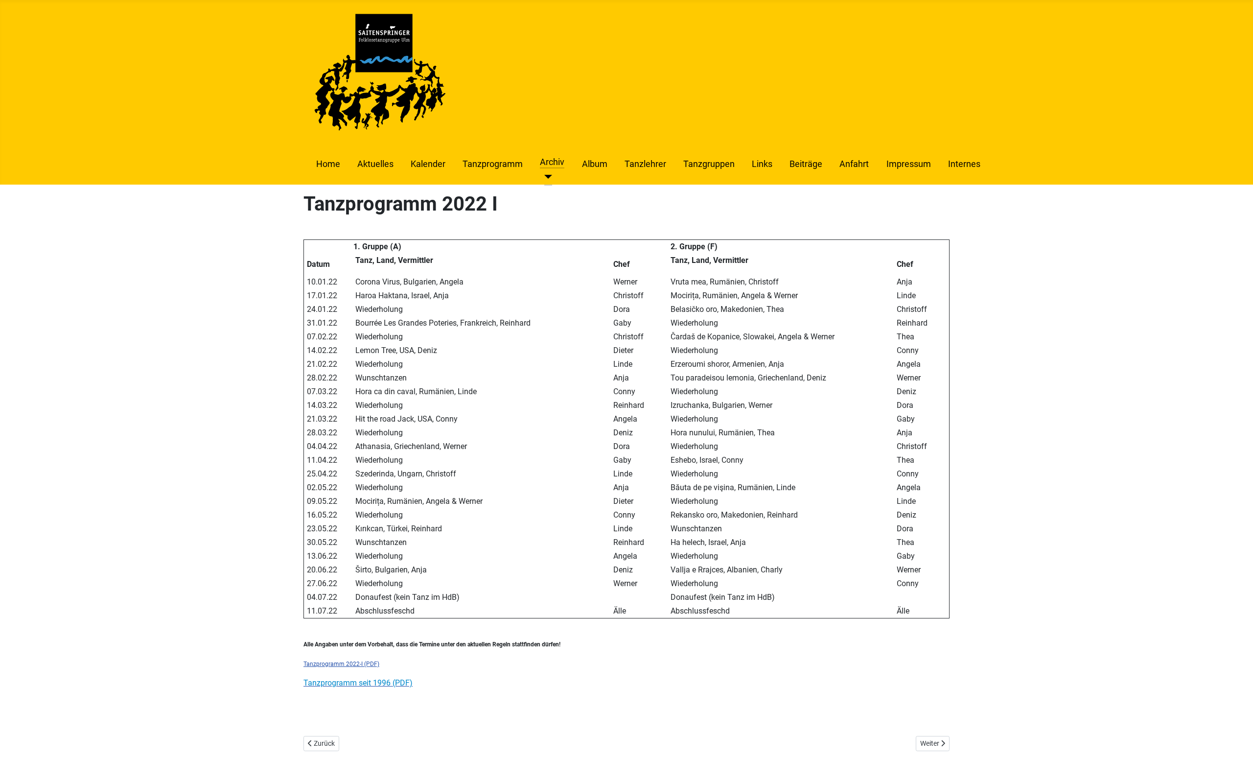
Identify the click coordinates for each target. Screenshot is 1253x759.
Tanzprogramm (493, 164)
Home (328, 164)
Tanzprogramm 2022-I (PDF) (341, 664)
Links (762, 164)
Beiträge (805, 164)
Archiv (552, 162)
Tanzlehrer (645, 164)
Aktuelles (375, 164)
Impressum (908, 164)
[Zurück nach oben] (1236, 741)
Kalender (428, 164)
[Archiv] (546, 176)
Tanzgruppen (709, 164)
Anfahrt (854, 164)
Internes (964, 164)
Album (594, 164)
